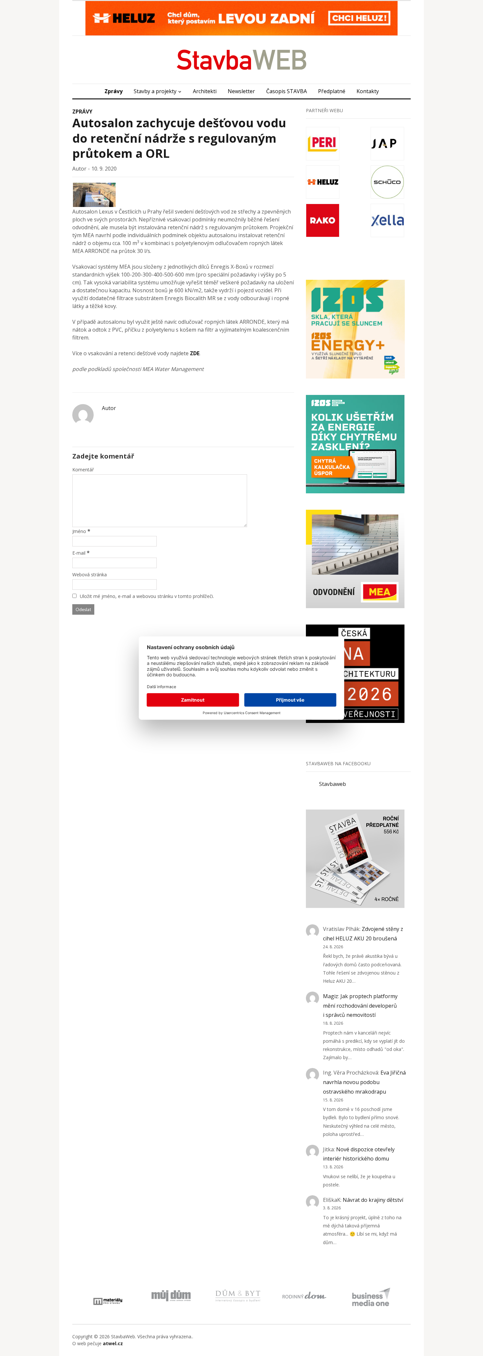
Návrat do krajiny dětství (373, 1199)
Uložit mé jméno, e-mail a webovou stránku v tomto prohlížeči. (147, 596)
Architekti (205, 91)
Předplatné (331, 91)
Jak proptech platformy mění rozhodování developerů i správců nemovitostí (360, 1006)
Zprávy (113, 91)
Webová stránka (89, 574)
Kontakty (367, 91)
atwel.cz (113, 1343)
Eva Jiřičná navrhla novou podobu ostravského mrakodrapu (364, 1082)
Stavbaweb (332, 784)
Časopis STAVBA (286, 91)
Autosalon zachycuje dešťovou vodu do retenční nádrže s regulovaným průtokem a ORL (179, 138)
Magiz (330, 996)
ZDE (194, 353)
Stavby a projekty (155, 91)
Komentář (83, 469)
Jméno (79, 531)
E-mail (78, 553)
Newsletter (241, 91)
